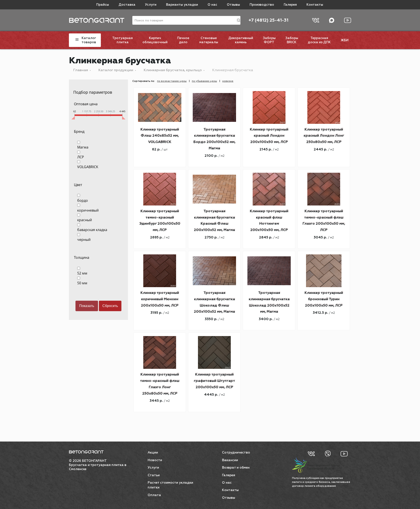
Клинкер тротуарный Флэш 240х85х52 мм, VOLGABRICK (159, 136)
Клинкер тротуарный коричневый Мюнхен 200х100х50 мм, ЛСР (159, 299)
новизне (227, 81)
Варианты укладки (182, 4)
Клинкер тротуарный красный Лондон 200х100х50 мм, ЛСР (269, 136)
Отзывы (233, 4)
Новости (155, 460)
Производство (262, 4)
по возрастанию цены (172, 81)
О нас (212, 4)
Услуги (150, 4)
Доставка (127, 4)
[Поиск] (238, 20)
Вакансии (230, 460)
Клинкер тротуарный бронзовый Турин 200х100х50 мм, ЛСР (323, 299)
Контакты (314, 4)
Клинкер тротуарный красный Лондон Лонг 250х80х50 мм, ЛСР (324, 136)
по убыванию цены (204, 81)
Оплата (154, 495)
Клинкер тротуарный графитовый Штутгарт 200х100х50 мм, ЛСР (214, 381)
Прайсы (102, 4)
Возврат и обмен (236, 467)
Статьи (154, 475)
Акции (153, 452)
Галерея (290, 4)
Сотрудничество (236, 452)
